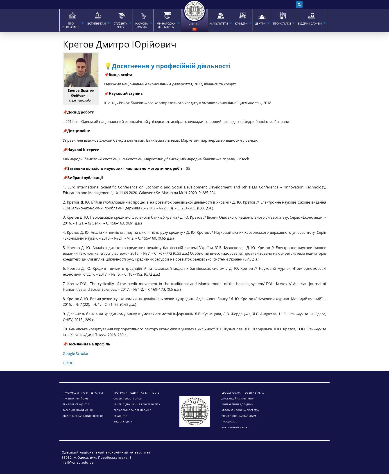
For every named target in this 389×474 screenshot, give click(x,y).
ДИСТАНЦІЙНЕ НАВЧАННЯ (238, 398)
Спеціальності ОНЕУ (127, 398)
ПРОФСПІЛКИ (282, 23)
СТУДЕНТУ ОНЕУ (120, 25)
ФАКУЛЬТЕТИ (219, 23)
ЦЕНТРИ (260, 23)
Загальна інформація (78, 410)
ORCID (68, 363)
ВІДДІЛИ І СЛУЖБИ (310, 23)
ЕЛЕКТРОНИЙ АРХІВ (234, 427)
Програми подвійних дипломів (136, 392)
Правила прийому (76, 398)
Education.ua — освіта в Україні (244, 392)
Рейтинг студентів (76, 404)
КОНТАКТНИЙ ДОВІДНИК (237, 404)
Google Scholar (76, 353)
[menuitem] (72, 20)
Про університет (71, 25)
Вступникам (96, 23)
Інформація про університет (83, 392)
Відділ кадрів (122, 421)
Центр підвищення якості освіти (137, 404)
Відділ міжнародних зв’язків (83, 415)
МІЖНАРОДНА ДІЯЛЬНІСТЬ (166, 25)
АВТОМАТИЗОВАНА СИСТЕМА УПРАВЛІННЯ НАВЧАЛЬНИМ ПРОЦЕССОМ (240, 415)
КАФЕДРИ (241, 23)
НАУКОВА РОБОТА (141, 25)
